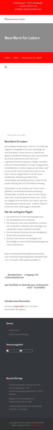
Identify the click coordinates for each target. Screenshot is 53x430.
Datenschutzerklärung (18, 334)
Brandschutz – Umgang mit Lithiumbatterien (21, 276)
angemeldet (19, 306)
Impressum (14, 330)
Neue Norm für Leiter (16, 135)
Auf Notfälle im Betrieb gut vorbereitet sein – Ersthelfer (26, 286)
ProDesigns (36, 425)
